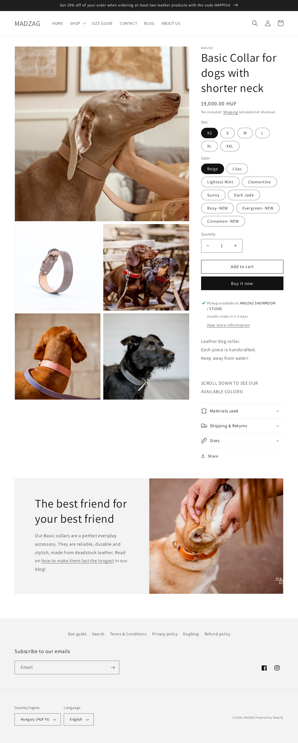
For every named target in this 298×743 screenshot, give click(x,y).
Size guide (77, 633)
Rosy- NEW (217, 208)
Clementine (259, 182)
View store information (228, 325)
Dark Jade (244, 195)
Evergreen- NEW (258, 208)
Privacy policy (165, 633)
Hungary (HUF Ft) (35, 719)
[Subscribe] (112, 667)
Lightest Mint (220, 182)
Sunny (213, 195)
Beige (212, 168)
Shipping (230, 112)
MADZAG (249, 717)
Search (98, 633)
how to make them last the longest (78, 561)
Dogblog (191, 633)
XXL (229, 146)
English (76, 719)
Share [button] (213, 456)
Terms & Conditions (128, 633)
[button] (77, 23)
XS (209, 133)
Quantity (208, 234)
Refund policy (217, 633)
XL (209, 146)
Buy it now (242, 283)
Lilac (237, 168)
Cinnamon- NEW (223, 221)
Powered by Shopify (269, 717)
